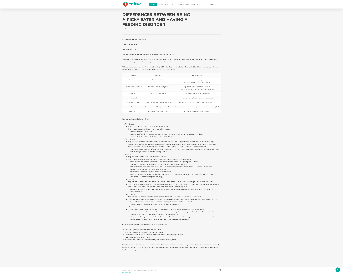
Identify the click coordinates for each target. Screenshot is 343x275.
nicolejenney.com (126, 272)
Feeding (124, 29)
